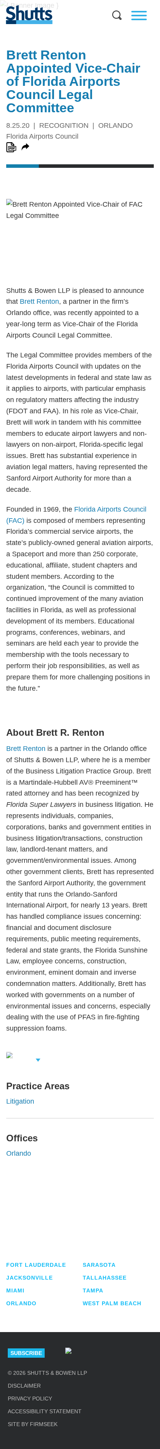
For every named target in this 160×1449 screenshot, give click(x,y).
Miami (15, 1290)
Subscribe (26, 1353)
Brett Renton (39, 301)
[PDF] (11, 147)
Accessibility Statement (45, 1411)
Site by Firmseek (32, 1424)
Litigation (20, 1101)
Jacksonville (29, 1278)
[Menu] (139, 15)
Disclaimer (24, 1386)
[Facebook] (149, 1353)
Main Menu (74, 4)
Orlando (18, 1153)
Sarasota (99, 1265)
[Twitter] (122, 1353)
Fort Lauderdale (36, 1265)
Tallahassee (105, 1278)
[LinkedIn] (95, 1353)
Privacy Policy (30, 1398)
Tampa (93, 1290)
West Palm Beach (112, 1303)
